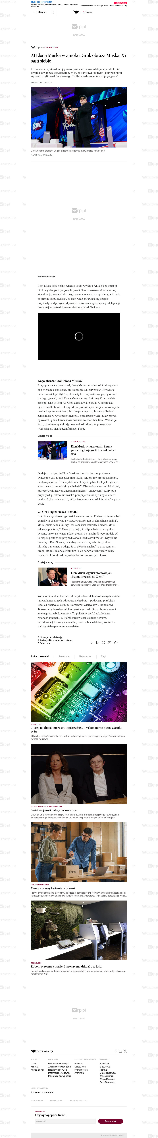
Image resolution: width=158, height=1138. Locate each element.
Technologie (52, 47)
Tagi (103, 656)
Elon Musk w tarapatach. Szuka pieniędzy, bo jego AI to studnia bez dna (93, 450)
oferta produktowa (78, 1101)
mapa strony (37, 1101)
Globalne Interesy (78, 442)
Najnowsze (85, 656)
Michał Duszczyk (46, 276)
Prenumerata (81, 1070)
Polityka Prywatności (58, 1063)
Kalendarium (56, 1101)
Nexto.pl (104, 1070)
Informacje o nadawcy (59, 1073)
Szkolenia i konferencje (42, 1092)
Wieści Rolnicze (107, 1079)
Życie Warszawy (107, 1082)
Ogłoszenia (80, 1066)
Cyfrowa (40, 47)
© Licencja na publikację (50, 637)
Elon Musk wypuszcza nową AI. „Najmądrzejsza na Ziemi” (91, 575)
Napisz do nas (37, 1070)
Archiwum (80, 1073)
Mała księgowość (108, 1073)
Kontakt (34, 1066)
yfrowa (87, 12)
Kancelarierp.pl (107, 1076)
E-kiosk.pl (104, 1063)
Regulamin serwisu (57, 1070)
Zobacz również (40, 656)
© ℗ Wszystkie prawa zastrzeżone (55, 640)
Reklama (79, 1063)
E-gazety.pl (105, 1066)
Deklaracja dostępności (59, 1076)
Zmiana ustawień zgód (59, 1066)
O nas (33, 1063)
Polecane (64, 656)
